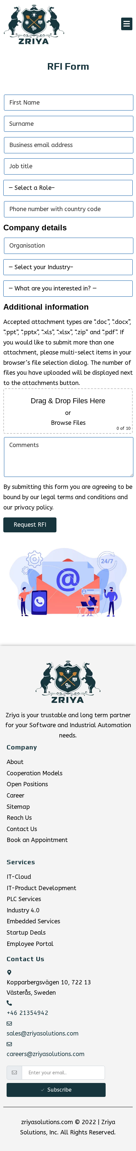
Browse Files (68, 422)
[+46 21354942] (9, 1003)
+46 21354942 (27, 1013)
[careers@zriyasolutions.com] (9, 1044)
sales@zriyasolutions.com (43, 1033)
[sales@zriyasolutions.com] (9, 1023)
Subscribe (60, 1090)
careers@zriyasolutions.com (46, 1054)
